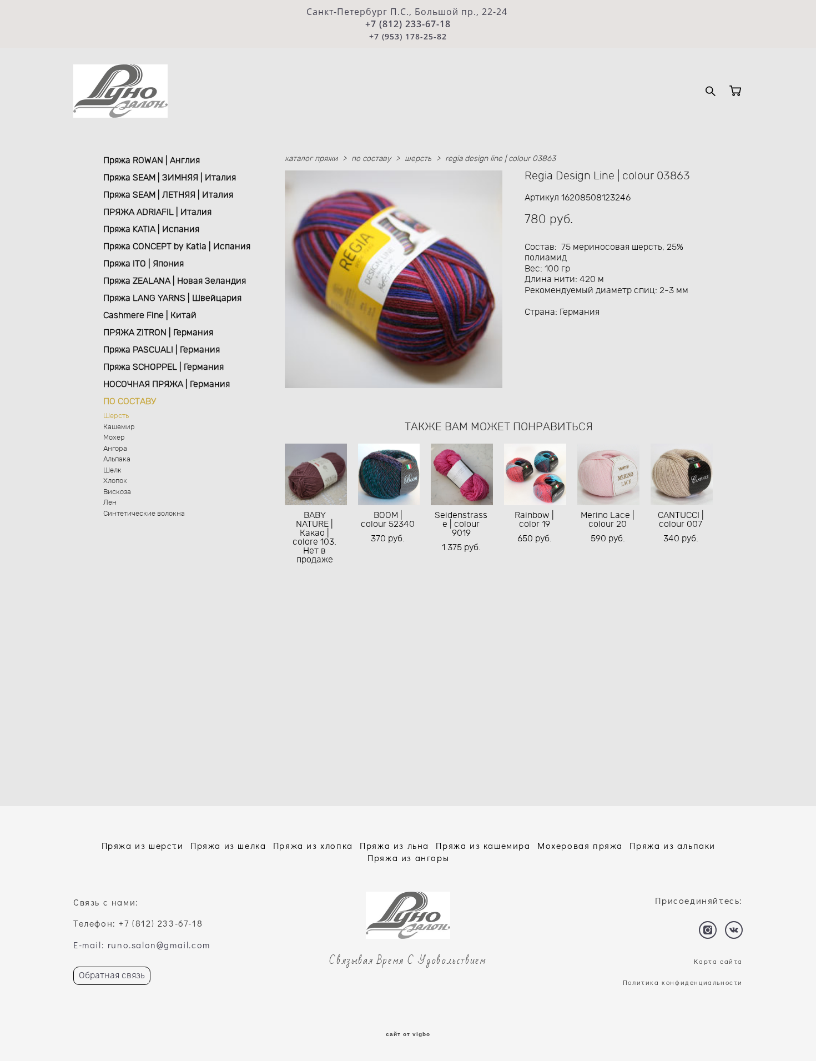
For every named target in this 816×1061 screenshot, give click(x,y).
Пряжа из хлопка (313, 845)
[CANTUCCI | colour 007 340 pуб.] (682, 474)
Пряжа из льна (394, 845)
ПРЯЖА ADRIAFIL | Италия (157, 212)
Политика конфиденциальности (683, 982)
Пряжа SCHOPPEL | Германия (163, 367)
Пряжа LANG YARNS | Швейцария (172, 298)
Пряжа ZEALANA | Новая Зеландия (174, 280)
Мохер (114, 437)
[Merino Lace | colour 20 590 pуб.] (608, 474)
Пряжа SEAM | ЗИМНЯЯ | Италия (169, 177)
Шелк (112, 470)
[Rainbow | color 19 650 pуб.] (535, 474)
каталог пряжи (311, 159)
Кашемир (119, 427)
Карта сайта (718, 961)
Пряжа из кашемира (483, 845)
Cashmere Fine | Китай (150, 315)
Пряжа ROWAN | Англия (151, 160)
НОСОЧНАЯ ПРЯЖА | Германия (166, 384)
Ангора (115, 448)
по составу (371, 159)
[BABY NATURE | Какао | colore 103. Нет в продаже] (316, 474)
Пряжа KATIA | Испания (151, 229)
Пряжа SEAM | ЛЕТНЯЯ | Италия (168, 194)
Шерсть (116, 416)
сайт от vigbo (408, 1034)
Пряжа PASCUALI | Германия (161, 349)
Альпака (116, 459)
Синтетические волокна (144, 513)
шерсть (418, 159)
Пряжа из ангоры (408, 857)
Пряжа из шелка (228, 845)
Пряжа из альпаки (672, 845)
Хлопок (115, 481)
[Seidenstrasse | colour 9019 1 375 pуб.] (462, 474)
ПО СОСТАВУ (129, 401)
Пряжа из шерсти (143, 845)
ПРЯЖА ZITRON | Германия (158, 332)
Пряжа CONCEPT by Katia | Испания (176, 246)
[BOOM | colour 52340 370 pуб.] (389, 474)
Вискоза (117, 492)
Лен (110, 502)
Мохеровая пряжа (580, 845)
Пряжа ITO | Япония (143, 263)
